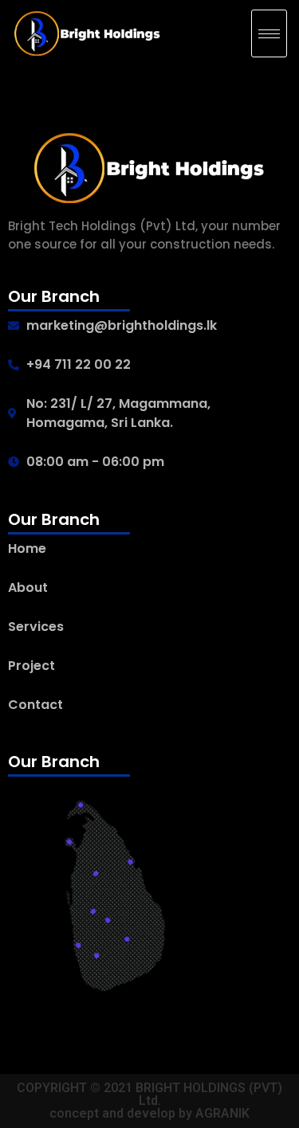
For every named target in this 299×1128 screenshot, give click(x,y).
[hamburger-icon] (269, 33)
